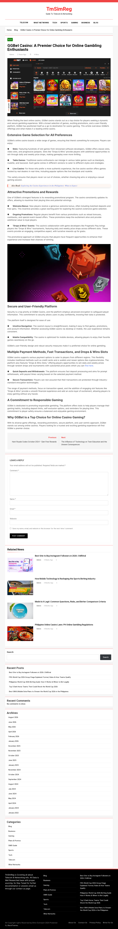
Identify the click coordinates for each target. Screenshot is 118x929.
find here (88, 366)
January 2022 (13, 813)
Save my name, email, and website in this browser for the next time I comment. (42, 529)
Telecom (24, 23)
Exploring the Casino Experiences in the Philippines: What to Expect (49, 185)
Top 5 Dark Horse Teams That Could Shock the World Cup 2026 (33, 687)
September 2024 (14, 779)
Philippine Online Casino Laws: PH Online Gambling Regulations (64, 625)
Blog (95, 23)
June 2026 (12, 722)
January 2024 (13, 808)
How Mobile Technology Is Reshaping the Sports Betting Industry (65, 579)
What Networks (41, 23)
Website (13, 519)
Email (12, 509)
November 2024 (14, 770)
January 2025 (13, 765)
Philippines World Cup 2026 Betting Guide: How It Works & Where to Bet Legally (39, 682)
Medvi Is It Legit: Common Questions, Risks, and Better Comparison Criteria (70, 602)
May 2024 (12, 798)
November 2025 (14, 751)
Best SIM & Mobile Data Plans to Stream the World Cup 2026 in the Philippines (38, 691)
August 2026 (13, 717)
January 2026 (13, 741)
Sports (64, 23)
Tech (54, 23)
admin (11, 54)
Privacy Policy (95, 923)
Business (85, 23)
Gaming (74, 23)
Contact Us (82, 923)
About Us (72, 923)
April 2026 (12, 732)
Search (10, 652)
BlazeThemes (13, 925)
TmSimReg (59, 9)
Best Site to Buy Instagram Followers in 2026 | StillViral (60, 556)
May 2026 (12, 727)
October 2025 (13, 756)
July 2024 (12, 789)
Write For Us (108, 923)
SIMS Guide (12, 845)
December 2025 (14, 746)
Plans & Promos (14, 841)
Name (13, 499)
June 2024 (12, 794)
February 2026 (13, 736)
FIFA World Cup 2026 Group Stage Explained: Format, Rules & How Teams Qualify (40, 677)
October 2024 (13, 775)
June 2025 (12, 760)
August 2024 (13, 784)
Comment (14, 470)
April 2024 (12, 803)
